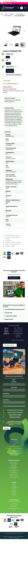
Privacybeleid (17, 424)
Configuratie (14, 491)
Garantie (14, 450)
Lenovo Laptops (16, 90)
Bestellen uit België (14, 455)
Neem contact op (13, 278)
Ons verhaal (14, 503)
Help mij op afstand (14, 453)
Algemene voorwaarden (8, 536)
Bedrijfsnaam (6, 393)
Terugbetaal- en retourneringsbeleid (14, 448)
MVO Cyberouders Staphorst (14, 508)
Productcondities (14, 463)
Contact (14, 510)
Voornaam (14, 381)
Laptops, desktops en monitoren (15, 412)
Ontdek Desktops (14, 474)
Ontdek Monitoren (14, 477)
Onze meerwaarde (14, 505)
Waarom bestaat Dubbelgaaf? (14, 501)
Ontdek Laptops (14, 472)
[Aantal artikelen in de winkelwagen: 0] (21, 8)
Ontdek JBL (14, 465)
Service (14, 489)
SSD (7, 60)
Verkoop (14, 486)
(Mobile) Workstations (15, 417)
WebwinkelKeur (21, 536)
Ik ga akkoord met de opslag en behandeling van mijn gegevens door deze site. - (15, 423)
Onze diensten (14, 506)
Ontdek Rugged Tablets (14, 470)
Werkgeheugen (9, 54)
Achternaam (14, 387)
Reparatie (14, 451)
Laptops (10, 90)
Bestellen (14, 444)
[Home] (7, 8)
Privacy (15, 536)
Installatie (14, 493)
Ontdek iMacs (14, 469)
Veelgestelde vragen (14, 441)
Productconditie (10, 67)
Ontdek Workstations (14, 475)
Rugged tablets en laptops (15, 414)
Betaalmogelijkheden (14, 443)
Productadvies (14, 487)
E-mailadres (6, 400)
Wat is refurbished (14, 462)
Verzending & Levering (14, 446)
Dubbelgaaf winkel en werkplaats (15, 410)
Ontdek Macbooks (14, 467)
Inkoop (14, 484)
